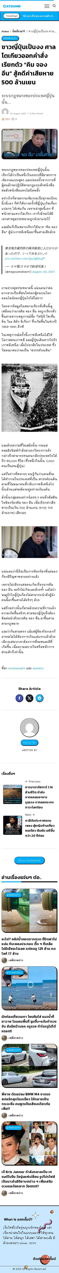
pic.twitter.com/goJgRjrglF (25, 258)
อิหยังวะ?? (18, 31)
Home (5, 31)
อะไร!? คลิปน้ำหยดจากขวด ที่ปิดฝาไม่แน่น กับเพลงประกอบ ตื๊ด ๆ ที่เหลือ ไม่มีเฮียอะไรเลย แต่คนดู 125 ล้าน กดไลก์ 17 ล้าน (29, 946)
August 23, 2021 (43, 271)
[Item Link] (29, 910)
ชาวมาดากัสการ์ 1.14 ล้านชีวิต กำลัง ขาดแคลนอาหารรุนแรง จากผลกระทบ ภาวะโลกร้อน (39, 797)
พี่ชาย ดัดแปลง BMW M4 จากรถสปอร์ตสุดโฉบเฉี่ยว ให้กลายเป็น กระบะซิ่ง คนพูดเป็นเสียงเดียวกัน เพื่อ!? (26, 1101)
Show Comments (29, 860)
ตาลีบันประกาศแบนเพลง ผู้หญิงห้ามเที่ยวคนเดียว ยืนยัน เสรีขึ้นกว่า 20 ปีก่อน (40, 828)
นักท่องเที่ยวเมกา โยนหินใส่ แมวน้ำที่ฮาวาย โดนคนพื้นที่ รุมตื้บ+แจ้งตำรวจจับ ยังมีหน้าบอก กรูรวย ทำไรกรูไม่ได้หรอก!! (29, 1024)
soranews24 (16, 668)
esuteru (38, 668)
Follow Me (29, 742)
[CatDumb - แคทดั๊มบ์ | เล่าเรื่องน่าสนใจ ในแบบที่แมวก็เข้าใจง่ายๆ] (11, 6)
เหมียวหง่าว (16, 960)
